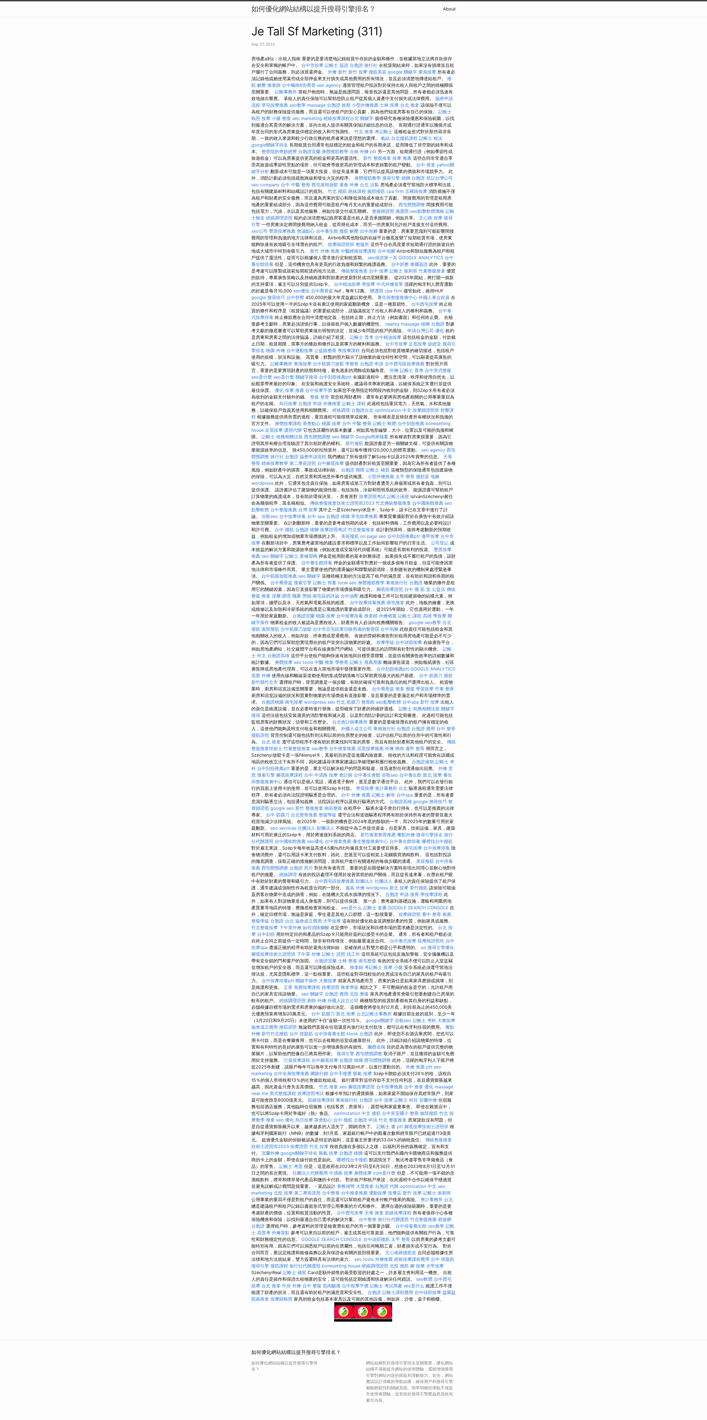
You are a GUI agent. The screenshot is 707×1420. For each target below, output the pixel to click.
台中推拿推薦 (342, 748)
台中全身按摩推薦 (291, 1073)
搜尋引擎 (391, 178)
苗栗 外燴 (260, 675)
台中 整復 (311, 1285)
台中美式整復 (438, 370)
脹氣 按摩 (362, 1073)
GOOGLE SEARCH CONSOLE (418, 907)
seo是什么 (351, 907)
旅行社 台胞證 (284, 456)
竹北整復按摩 (264, 927)
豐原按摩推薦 (282, 231)
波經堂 (434, 344)
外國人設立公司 (343, 1000)
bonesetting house (341, 1266)
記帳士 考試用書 (386, 1285)
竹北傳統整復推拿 (393, 503)
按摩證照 (330, 987)
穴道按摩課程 (297, 1060)
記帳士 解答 (383, 795)
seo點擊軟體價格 (427, 211)
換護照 (402, 211)
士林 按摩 (389, 105)
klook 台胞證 (360, 1033)
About (449, 9)
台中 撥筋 (284, 529)
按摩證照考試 (372, 496)
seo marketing (307, 118)
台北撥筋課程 (404, 138)
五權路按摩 (416, 191)
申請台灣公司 (420, 330)
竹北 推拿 (363, 131)
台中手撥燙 (340, 1073)
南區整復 (333, 808)
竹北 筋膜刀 (348, 702)
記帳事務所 (286, 92)
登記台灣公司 (439, 178)
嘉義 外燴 (355, 887)
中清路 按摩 (341, 1173)
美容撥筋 (350, 536)
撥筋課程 (279, 1266)
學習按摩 (425, 688)
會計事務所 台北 (391, 788)
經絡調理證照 (279, 218)
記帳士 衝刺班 (403, 271)
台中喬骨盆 (322, 291)
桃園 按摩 (331, 423)
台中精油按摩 (347, 284)
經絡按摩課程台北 (341, 118)
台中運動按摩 (299, 350)
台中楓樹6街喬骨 (299, 85)
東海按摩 (427, 72)
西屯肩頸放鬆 (325, 184)
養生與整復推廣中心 (397, 297)
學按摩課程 (349, 350)
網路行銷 (319, 1073)
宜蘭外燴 (428, 1100)
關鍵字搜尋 (307, 377)
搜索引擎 (303, 582)
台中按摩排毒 (292, 516)
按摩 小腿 (271, 118)
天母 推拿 (374, 1212)
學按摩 (368, 284)
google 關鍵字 (402, 72)
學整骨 (351, 363)
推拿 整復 (405, 688)
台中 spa (316, 516)
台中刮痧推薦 (411, 423)
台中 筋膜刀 (430, 675)
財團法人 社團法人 (374, 881)
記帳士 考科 (424, 1020)
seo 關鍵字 (343, 436)
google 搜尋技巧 (268, 297)
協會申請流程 (313, 456)
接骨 (414, 894)
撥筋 (376, 1113)
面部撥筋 (270, 629)
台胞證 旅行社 (364, 65)
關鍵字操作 (307, 980)
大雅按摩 (328, 980)
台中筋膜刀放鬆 (328, 363)
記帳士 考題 (291, 1166)
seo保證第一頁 (382, 257)
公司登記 (440, 543)
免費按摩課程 (307, 987)
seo (343, 1086)
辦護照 (376, 291)
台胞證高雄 (278, 655)
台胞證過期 (423, 761)
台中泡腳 (369, 231)
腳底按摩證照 (389, 589)
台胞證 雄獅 (338, 516)
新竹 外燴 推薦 (324, 251)
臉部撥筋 (376, 191)
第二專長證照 (302, 463)
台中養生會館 (367, 775)
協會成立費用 (308, 921)
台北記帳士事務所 (374, 1013)
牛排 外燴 (291, 1285)
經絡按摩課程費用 (411, 1259)
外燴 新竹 (337, 72)
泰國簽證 (419, 264)
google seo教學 (425, 622)
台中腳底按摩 (330, 463)
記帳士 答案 (324, 582)
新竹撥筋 (354, 443)
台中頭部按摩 (408, 642)
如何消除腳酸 (316, 927)
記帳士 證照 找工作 (341, 954)
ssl (423, 947)
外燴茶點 (280, 1232)
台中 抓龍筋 (301, 1033)
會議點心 (306, 231)
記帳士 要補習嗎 (301, 556)
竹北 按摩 (318, 1146)
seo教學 (297, 105)
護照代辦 (293, 430)
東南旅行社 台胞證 (404, 582)
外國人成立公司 (356, 728)
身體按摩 (283, 662)
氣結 (385, 138)
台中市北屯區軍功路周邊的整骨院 (346, 629)
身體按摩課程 (288, 423)
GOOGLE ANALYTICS (421, 257)
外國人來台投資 (434, 297)
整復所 (362, 244)
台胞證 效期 (338, 105)
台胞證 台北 (282, 921)
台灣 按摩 (307, 509)
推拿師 (274, 85)
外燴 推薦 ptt (419, 1067)
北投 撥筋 (399, 1266)
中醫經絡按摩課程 (358, 251)
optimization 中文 (393, 410)
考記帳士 (383, 131)
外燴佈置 (332, 403)
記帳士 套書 (375, 907)
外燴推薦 (384, 1259)
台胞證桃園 (273, 702)
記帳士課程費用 (397, 1292)
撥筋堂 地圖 (427, 476)
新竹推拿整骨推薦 (378, 834)
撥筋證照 (260, 735)
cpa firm (395, 191)
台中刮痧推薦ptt (335, 377)
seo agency (329, 85)
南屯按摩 (294, 702)
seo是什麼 (261, 377)
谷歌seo (270, 516)
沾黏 (374, 184)
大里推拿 (365, 1186)
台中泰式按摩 (403, 941)
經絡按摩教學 (275, 463)
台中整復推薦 (283, 509)
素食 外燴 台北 (354, 184)
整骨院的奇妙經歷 (279, 151)
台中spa (410, 702)
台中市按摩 (312, 65)
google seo (282, 808)
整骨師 (367, 702)
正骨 (288, 987)
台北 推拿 (409, 105)
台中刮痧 (266, 934)
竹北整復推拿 (361, 529)
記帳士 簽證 (336, 65)
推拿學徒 (349, 987)
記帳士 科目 (406, 1100)
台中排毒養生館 (329, 1033)
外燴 (394, 370)
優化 (439, 330)
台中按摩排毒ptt (278, 980)
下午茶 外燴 (308, 954)
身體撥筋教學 (335, 151)
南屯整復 (367, 960)
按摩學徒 (385, 642)
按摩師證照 (410, 914)
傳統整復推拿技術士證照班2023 (342, 503)
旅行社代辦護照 (393, 1219)
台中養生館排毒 (316, 562)
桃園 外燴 (275, 350)
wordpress (262, 483)
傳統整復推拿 (354, 271)
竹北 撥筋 (337, 191)
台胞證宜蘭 (309, 151)
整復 (286, 118)
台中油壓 (349, 596)
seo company (265, 184)
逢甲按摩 (430, 536)
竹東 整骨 (444, 688)
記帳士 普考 (361, 337)
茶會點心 (311, 423)
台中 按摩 (378, 271)
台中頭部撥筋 (376, 1239)
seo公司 (259, 231)
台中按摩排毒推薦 (367, 602)
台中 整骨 (445, 728)
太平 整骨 (405, 476)
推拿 (270, 1120)
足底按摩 (417, 344)
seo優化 (301, 291)
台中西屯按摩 (424, 304)
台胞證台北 (362, 410)
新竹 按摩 (357, 72)
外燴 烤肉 (394, 748)
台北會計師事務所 (350, 722)
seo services (283, 828)
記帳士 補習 (377, 470)
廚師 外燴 (316, 1000)
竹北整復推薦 (423, 1219)
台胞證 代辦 (387, 1186)
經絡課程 (357, 191)
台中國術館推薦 (427, 503)
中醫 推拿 (324, 662)
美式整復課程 (283, 1093)
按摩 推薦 (401, 158)
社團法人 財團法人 (316, 828)
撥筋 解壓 (348, 231)
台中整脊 (331, 1193)
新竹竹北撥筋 (275, 1033)
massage (316, 105)
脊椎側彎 (346, 1186)
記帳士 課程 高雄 (415, 616)
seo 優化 (285, 1120)
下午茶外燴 (290, 927)
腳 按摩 (417, 1266)
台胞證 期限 (353, 470)
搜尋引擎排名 (429, 834)
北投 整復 (359, 994)
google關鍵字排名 (269, 145)
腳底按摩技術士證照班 (273, 954)
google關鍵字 (380, 1020)
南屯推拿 (395, 602)
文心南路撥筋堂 (400, 1252)
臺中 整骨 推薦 (436, 914)
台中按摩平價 (318, 390)
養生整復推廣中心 (370, 841)
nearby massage (402, 324)
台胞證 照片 (301, 868)
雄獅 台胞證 (413, 178)
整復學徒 (327, 815)
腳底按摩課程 (289, 775)
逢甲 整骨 (414, 748)
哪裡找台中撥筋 (437, 841)
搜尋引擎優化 (441, 947)
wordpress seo (319, 702)
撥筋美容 (377, 72)
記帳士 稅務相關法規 (282, 436)
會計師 (345, 775)
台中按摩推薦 (389, 1086)
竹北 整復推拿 (393, 1120)
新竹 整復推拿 (377, 158)
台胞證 (374, 1292)
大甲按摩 (332, 921)
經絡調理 (341, 410)
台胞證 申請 (371, 363)
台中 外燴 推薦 (355, 795)
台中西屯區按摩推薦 (404, 363)
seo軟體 (424, 1279)
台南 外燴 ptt (363, 151)
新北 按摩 (432, 775)
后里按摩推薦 (370, 748)
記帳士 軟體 (384, 423)
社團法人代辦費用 (310, 1173)
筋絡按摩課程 (321, 1100)
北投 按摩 (283, 1193)
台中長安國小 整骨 (400, 1113)
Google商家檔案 (371, 436)
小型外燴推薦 (365, 105)
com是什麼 (384, 1173)
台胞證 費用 (423, 728)
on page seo (373, 536)
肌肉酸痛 (332, 1285)
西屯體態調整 (412, 204)
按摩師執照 (281, 1299)
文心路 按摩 (430, 218)
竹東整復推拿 (432, 271)
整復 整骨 (319, 397)
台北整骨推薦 (304, 815)
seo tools (303, 662)
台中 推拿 (425, 164)
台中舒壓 (400, 264)
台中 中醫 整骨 (295, 184)
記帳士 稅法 (430, 138)
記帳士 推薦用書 (366, 662)
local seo (347, 582)
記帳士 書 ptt (389, 1126)
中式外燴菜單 (389, 284)
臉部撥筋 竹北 (434, 1113)
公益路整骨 (325, 350)
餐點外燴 (406, 834)
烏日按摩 (288, 403)
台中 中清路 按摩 (321, 775)
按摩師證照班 (341, 244)
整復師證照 (383, 211)
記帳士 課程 (354, 403)
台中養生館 (327, 231)
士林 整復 (347, 960)
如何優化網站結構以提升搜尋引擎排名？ (313, 8)
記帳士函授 (398, 496)
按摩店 (394, 1193)
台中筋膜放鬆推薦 (279, 576)
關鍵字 (366, 118)
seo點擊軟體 (388, 702)
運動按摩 (378, 1193)
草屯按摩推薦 (275, 105)
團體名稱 (376, 1047)
